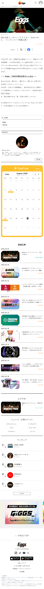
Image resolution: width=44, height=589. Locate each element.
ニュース (26, 6)
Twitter (5, 125)
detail (38, 159)
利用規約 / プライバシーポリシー (22, 568)
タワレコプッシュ (11, 424)
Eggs (4, 122)
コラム (11, 427)
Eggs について (22, 563)
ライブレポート (32, 424)
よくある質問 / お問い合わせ (22, 565)
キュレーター (32, 427)
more (22, 493)
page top (23, 535)
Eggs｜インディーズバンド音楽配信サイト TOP (11, 6)
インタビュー (11, 431)
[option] (22, 513)
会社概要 (22, 571)
